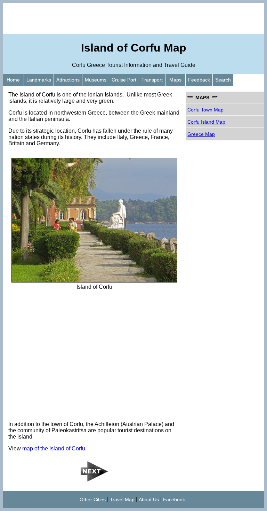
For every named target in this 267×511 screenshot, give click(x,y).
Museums (95, 80)
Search (223, 80)
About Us (149, 499)
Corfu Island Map (206, 122)
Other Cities (93, 499)
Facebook (174, 499)
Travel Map (122, 499)
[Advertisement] (133, 18)
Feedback (199, 80)
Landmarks (38, 80)
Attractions (68, 80)
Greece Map (201, 134)
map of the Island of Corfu (53, 448)
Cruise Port (124, 80)
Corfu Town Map (205, 110)
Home (13, 80)
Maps (175, 80)
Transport (152, 80)
